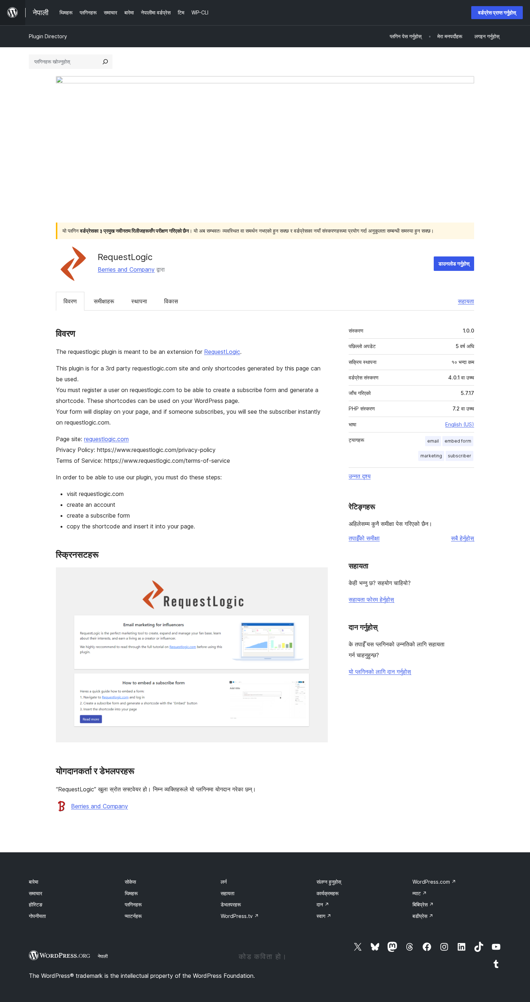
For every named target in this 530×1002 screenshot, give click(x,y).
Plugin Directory (48, 36)
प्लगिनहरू (133, 904)
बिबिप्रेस (423, 904)
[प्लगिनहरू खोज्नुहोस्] (105, 61)
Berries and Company (126, 269)
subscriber (459, 455)
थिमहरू (131, 893)
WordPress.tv (240, 916)
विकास (171, 301)
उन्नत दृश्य (360, 476)
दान (323, 904)
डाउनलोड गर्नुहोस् (453, 263)
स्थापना (139, 301)
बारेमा (33, 882)
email (433, 441)
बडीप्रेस (422, 916)
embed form (458, 441)
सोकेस (130, 882)
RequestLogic (222, 351)
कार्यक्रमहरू (328, 893)
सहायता (466, 301)
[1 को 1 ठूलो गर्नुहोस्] (318, 577)
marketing (431, 455)
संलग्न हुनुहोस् (329, 882)
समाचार (35, 893)
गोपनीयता (37, 916)
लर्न (224, 882)
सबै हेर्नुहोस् (462, 538)
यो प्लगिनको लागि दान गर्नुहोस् (380, 671)
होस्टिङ (36, 904)
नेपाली (103, 956)
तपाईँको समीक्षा (364, 538)
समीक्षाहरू (104, 301)
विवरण (70, 301)
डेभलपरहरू (231, 904)
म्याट (419, 893)
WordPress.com (434, 882)
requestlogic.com (106, 439)
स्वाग (324, 916)
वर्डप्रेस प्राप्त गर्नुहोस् (497, 12)
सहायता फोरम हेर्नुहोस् (371, 599)
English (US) (459, 424)
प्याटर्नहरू (133, 916)
